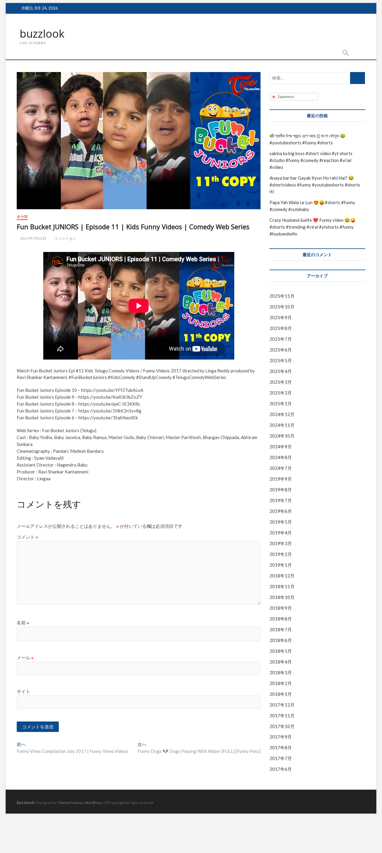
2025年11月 (282, 296)
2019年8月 (280, 489)
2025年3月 (280, 382)
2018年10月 (282, 597)
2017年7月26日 (33, 238)
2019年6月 (280, 511)
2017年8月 (280, 747)
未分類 (22, 216)
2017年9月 (280, 736)
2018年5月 (280, 651)
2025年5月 (280, 360)
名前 (23, 622)
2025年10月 (282, 306)
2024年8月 (280, 457)
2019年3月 (280, 543)
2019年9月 (280, 478)
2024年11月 (282, 425)
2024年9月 (280, 446)
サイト (23, 691)
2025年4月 (280, 371)
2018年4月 (280, 661)
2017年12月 (282, 704)
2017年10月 (282, 726)
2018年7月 (280, 629)
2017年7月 (280, 758)
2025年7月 (280, 339)
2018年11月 (282, 586)
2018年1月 (280, 694)
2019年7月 (280, 500)
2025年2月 (280, 392)
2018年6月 (280, 640)
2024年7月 (280, 468)
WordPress (94, 802)
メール (25, 657)
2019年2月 (280, 554)
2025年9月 (280, 317)
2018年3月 (280, 672)
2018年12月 (282, 575)
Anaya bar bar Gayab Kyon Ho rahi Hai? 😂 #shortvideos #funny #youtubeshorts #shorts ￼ (314, 184)
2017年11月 (282, 715)
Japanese (285, 96)
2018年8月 (280, 618)
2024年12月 (282, 414)
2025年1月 (280, 403)
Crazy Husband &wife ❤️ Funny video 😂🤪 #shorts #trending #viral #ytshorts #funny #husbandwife (312, 226)
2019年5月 (280, 522)
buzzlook (42, 33)
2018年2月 (280, 683)
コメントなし (65, 238)
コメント (27, 536)
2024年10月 (282, 435)
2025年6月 (280, 349)
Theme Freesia (70, 802)
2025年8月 (280, 328)
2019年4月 (280, 532)
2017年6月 (280, 769)
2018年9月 (280, 608)
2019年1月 (280, 565)
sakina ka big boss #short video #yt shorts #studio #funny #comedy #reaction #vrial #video (310, 160)
